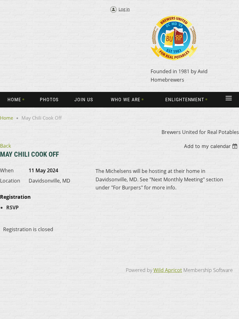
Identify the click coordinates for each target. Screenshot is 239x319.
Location (10, 180)
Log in (124, 9)
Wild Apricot (167, 270)
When (7, 170)
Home (6, 118)
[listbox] (211, 146)
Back (5, 145)
